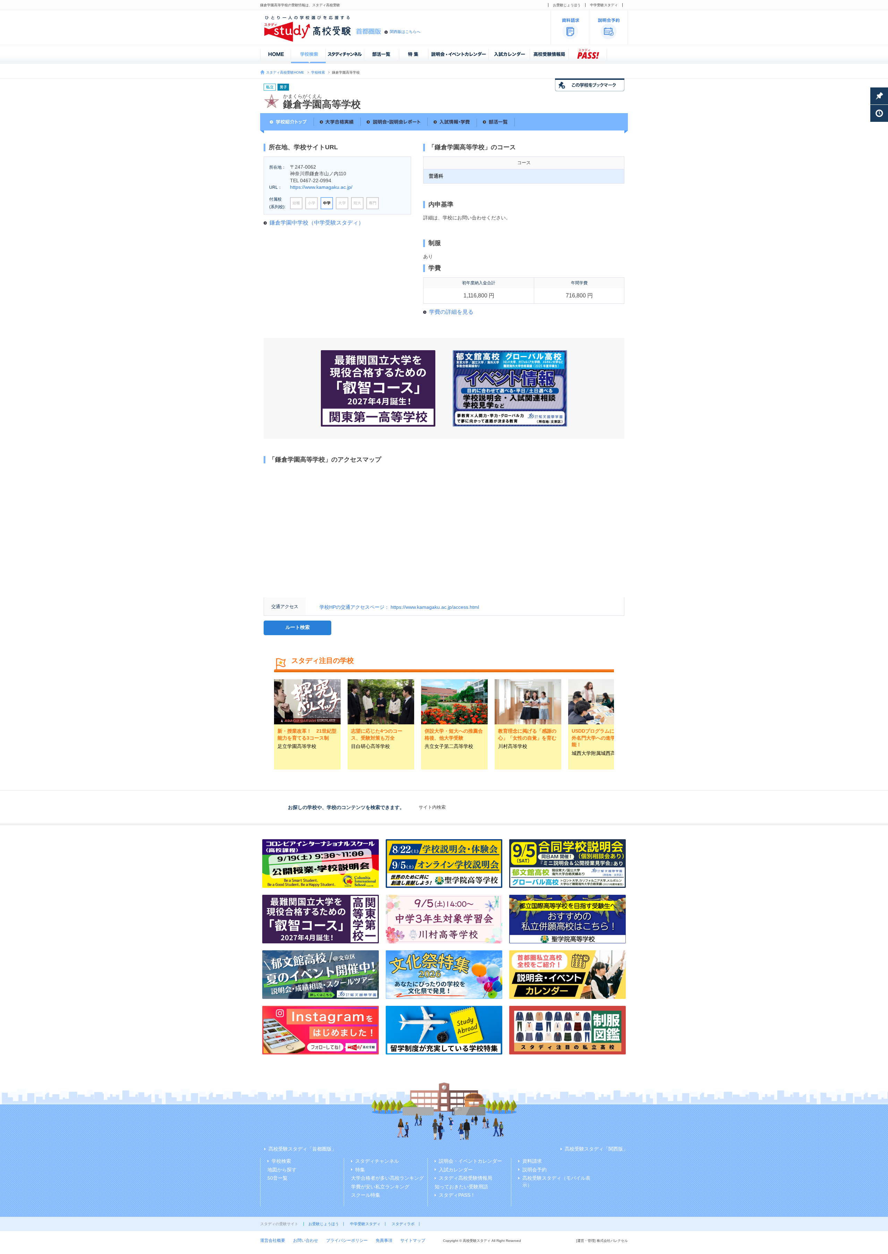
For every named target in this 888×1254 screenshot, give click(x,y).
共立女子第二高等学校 (449, 746)
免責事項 (384, 1240)
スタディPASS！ (457, 1195)
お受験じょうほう (567, 5)
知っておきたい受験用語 (461, 1186)
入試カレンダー (456, 1169)
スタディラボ (403, 1224)
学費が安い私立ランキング (380, 1186)
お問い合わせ (305, 1240)
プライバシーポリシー (347, 1240)
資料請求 (532, 1161)
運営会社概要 (272, 1240)
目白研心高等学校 (370, 746)
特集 (360, 1169)
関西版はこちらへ (405, 32)
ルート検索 (297, 627)
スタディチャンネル (377, 1161)
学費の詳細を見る (451, 312)
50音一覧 (277, 1178)
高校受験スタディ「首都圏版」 (302, 1149)
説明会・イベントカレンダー (470, 1161)
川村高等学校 (512, 746)
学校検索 (318, 72)
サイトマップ (412, 1240)
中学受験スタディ (604, 5)
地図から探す (282, 1169)
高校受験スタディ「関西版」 (596, 1149)
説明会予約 (534, 1169)
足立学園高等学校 (297, 746)
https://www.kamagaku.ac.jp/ (321, 187)
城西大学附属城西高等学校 (601, 753)
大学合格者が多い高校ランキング (387, 1178)
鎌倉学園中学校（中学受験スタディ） (317, 223)
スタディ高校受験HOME (285, 72)
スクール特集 (365, 1195)
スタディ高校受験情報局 (465, 1178)
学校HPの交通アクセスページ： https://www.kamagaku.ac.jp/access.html (399, 607)
